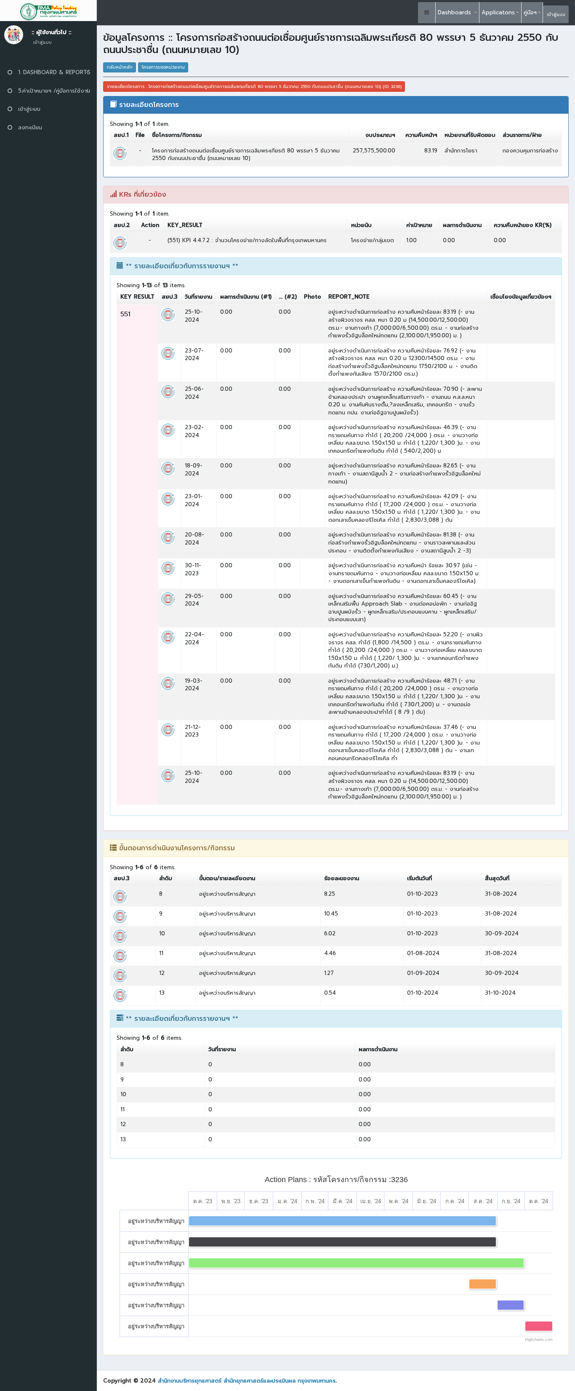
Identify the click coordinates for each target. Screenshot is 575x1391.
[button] (427, 12)
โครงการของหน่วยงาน (163, 67)
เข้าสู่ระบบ (556, 14)
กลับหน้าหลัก (120, 67)
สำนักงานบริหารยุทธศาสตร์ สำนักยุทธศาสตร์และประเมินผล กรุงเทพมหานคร (246, 1381)
